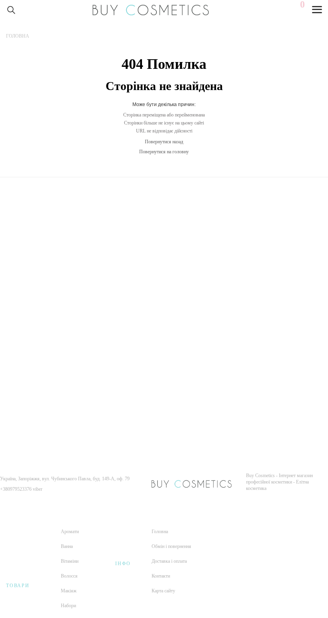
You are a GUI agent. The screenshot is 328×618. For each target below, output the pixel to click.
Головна (160, 531)
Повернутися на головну (164, 151)
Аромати (70, 531)
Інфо (122, 563)
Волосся (69, 576)
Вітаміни (69, 561)
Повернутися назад (164, 141)
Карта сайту (163, 591)
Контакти (161, 576)
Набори (68, 605)
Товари (18, 585)
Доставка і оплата (169, 561)
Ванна (67, 546)
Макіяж (68, 591)
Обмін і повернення (171, 546)
